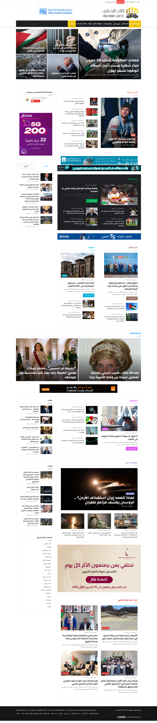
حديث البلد (47, 570)
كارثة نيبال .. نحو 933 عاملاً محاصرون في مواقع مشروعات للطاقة (71, 305)
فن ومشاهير (47, 586)
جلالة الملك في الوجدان (30, 427)
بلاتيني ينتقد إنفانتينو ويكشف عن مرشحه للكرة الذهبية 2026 (73, 212)
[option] (78, 54)
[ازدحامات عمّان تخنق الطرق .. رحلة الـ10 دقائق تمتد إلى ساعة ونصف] (31, 66)
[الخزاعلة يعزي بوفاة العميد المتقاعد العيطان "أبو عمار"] (46, 499)
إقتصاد (49, 547)
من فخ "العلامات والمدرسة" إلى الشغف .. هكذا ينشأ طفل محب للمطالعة (73, 145)
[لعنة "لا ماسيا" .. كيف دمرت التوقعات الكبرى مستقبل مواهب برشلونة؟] (132, 222)
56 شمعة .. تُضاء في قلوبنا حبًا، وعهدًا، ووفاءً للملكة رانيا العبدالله (29, 439)
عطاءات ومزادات (81, 23)
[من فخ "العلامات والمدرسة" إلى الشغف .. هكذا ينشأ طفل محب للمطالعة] (92, 144)
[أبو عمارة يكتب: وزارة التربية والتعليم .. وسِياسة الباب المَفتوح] (46, 409)
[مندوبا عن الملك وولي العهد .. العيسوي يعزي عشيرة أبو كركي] (46, 521)
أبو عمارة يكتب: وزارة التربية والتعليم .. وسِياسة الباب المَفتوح (29, 409)
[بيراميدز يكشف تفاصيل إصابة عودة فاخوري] (119, 123)
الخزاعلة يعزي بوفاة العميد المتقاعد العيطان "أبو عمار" (29, 497)
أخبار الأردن (124, 23)
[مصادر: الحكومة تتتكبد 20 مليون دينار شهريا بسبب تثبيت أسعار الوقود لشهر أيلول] (109, 54)
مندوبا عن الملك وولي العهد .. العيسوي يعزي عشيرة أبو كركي (31, 521)
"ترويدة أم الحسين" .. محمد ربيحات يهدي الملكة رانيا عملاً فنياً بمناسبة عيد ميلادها (47, 372)
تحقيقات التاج (97, 23)
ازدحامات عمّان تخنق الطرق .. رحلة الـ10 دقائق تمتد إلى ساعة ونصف (32, 73)
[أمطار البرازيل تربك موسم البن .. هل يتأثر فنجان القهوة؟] (88, 315)
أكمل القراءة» (132, 298)
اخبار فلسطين (46, 550)
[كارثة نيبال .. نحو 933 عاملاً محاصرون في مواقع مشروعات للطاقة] (88, 304)
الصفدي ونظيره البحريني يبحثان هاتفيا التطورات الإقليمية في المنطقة (74, 113)
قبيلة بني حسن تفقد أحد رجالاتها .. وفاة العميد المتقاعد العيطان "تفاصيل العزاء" (30, 509)
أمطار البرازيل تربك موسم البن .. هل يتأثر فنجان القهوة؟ (71, 315)
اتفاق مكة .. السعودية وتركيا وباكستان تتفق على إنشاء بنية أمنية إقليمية (123, 286)
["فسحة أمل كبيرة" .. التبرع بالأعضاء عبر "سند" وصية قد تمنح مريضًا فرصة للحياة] (72, 521)
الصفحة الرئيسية (135, 23)
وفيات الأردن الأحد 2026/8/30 (33, 488)
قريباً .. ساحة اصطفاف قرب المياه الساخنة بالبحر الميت (73, 134)
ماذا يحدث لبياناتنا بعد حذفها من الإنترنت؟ (73, 431)
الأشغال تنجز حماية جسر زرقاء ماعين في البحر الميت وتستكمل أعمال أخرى (120, 637)
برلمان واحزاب (107, 23)
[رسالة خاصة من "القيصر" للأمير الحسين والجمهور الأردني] (46, 210)
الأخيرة (45, 166)
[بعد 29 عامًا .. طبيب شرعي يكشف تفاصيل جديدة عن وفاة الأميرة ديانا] (109, 359)
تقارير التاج (46, 713)
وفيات (49, 606)
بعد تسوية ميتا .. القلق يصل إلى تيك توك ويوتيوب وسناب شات (73, 410)
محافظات (48, 593)
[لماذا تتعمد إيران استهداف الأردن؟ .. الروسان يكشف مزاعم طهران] (99, 489)
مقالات (49, 596)
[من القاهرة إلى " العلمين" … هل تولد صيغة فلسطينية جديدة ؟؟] (46, 450)
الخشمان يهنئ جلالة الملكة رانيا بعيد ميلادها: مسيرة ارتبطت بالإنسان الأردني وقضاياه (29, 221)
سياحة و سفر (47, 577)
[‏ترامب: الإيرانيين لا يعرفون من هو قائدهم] (62, 66)
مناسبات (48, 600)
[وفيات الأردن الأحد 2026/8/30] (46, 490)
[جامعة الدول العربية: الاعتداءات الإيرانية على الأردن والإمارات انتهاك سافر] (132, 317)
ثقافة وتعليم (47, 563)
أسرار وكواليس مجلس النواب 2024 (31, 713)
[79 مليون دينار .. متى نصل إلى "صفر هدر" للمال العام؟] (99, 521)
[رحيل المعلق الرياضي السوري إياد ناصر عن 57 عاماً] (92, 222)
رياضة (90, 23)
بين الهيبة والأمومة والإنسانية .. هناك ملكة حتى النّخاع (29, 419)
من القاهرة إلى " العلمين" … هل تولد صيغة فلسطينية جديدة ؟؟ (29, 449)
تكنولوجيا (48, 567)
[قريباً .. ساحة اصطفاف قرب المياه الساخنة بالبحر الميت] (92, 134)
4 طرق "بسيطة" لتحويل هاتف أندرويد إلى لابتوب (119, 437)
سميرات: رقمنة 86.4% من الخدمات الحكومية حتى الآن (72, 441)
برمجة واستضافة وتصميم (133, 717)
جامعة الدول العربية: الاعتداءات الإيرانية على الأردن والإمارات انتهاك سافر (114, 318)
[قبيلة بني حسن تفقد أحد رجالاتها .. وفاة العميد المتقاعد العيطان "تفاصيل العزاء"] (46, 509)
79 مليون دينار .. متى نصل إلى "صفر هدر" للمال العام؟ (99, 534)
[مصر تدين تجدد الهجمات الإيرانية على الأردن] (31, 41)
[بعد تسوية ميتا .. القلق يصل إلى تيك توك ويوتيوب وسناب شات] (92, 410)
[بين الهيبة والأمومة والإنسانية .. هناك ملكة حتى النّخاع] (46, 420)
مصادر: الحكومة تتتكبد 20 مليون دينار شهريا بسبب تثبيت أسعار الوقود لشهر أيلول (112, 65)
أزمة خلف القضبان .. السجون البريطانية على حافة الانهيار (80, 284)
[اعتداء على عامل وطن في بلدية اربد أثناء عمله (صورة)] (92, 123)
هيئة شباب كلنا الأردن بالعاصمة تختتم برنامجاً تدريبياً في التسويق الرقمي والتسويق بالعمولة (119, 684)
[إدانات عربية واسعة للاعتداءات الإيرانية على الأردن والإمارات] (132, 307)
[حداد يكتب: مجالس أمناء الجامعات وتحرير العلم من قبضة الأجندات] (46, 177)
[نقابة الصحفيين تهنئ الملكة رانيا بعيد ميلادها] (46, 187)
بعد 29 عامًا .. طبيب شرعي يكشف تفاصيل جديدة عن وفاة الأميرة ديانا (114, 375)
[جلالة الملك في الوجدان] (46, 430)
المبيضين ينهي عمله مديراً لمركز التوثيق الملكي (73, 102)
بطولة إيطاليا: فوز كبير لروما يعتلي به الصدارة (80, 189)
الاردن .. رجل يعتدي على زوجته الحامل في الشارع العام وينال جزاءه (64, 48)
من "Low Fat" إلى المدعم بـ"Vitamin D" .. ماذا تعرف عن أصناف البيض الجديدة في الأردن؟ (126, 535)
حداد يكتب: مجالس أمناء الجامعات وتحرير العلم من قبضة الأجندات (30, 176)
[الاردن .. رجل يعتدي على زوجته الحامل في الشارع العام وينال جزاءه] (62, 41)
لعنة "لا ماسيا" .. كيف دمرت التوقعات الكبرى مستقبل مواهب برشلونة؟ (113, 223)
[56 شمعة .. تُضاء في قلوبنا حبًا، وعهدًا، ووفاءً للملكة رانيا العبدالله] (46, 440)
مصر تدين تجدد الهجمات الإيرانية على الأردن (33, 49)
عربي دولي (116, 23)
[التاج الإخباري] (121, 12)
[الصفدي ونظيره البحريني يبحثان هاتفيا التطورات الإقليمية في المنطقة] (92, 112)
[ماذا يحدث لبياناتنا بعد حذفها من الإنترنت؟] (92, 430)
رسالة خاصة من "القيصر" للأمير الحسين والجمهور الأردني (30, 209)
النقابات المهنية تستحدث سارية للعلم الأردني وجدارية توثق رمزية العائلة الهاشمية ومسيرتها (29, 197)
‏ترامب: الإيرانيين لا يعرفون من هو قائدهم (63, 74)
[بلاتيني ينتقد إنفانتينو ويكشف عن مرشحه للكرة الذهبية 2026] (92, 211)
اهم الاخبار (48, 557)
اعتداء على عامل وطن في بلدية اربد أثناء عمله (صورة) (73, 124)
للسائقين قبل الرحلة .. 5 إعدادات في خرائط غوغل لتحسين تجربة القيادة (73, 420)
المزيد (72, 23)
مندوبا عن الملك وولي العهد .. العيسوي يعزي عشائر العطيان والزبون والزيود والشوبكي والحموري (31, 477)
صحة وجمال (47, 580)
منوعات (48, 603)
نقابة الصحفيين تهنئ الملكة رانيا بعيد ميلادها (29, 186)
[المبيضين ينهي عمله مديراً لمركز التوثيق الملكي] (94, 101)
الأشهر (26, 166)
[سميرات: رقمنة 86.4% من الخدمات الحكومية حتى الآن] (92, 441)
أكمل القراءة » (92, 201)
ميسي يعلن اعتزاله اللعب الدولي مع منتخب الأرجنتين (112, 212)
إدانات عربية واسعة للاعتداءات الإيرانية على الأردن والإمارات (114, 307)
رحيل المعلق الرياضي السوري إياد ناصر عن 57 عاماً (74, 222)
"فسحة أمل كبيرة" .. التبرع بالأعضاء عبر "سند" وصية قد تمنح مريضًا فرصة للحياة (73, 535)
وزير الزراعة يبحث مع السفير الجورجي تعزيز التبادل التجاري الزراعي (80, 682)
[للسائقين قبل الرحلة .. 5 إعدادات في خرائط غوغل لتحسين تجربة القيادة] (92, 420)
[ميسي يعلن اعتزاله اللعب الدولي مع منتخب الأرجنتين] (134, 211)
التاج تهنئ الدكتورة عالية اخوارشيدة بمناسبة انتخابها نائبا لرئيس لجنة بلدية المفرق (80, 638)
